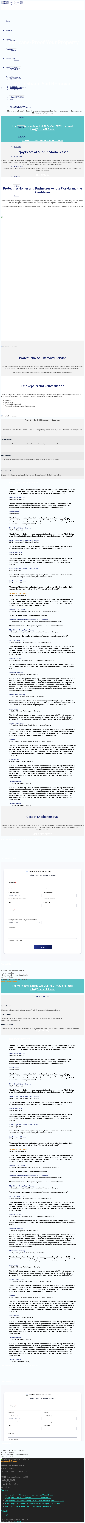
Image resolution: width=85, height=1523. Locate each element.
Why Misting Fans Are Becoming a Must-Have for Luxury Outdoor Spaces (34, 1501)
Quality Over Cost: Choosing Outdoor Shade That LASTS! (28, 1498)
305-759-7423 (53, 126)
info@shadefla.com (9, 981)
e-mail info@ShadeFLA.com (51, 127)
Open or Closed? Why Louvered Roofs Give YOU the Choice (29, 1495)
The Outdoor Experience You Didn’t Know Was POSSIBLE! (28, 1506)
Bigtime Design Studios (18, 593)
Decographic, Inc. (19, 1521)
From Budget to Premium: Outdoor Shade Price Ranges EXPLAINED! (32, 1503)
